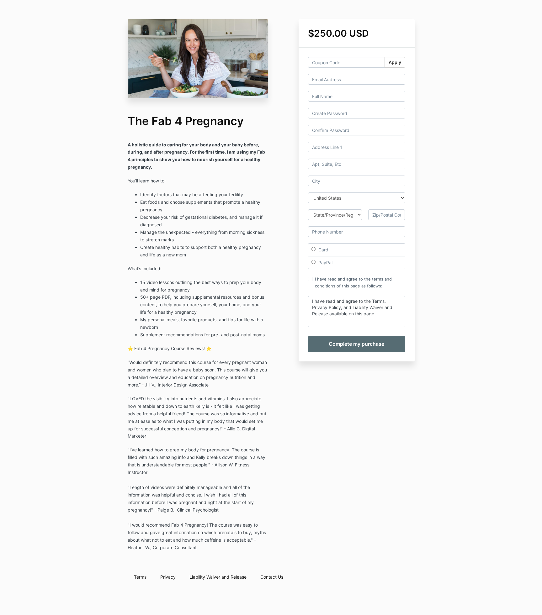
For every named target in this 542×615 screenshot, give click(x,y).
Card (322, 249)
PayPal (324, 262)
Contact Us (271, 577)
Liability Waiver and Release (218, 577)
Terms (140, 577)
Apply (395, 62)
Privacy (168, 577)
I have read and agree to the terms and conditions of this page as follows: (353, 282)
